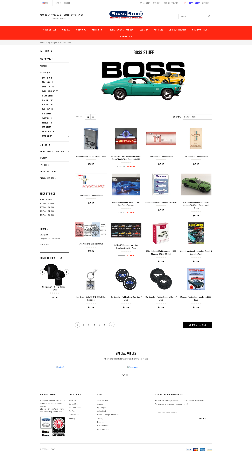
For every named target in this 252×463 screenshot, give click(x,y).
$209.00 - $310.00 (47, 207)
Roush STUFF (47, 109)
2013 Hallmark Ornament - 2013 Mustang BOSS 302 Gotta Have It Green (196, 205)
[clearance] (161, 367)
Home (42, 43)
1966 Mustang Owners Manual (91, 195)
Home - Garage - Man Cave (122, 29)
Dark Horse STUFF (50, 91)
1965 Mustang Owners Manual (91, 244)
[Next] (111, 324)
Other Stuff (98, 29)
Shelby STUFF (48, 123)
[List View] (93, 117)
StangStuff (44, 235)
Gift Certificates (177, 29)
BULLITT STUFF (48, 87)
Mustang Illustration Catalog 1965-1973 (161, 202)
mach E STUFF (47, 104)
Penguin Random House (50, 239)
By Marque (81, 29)
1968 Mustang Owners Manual (161, 156)
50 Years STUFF (48, 131)
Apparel (66, 29)
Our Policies (73, 415)
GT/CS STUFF (47, 96)
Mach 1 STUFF (47, 100)
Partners (158, 29)
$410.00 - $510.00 (47, 215)
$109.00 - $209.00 (47, 203)
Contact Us (126, 36)
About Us (72, 400)
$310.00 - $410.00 (47, 211)
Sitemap (72, 418)
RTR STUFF (46, 114)
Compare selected (197, 324)
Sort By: (177, 117)
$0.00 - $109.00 (46, 200)
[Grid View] (87, 117)
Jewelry (144, 29)
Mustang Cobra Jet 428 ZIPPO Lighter (91, 156)
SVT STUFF (46, 127)
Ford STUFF (47, 136)
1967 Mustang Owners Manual (196, 156)
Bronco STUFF (48, 82)
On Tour (72, 411)
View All (45, 244)
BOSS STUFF (65, 43)
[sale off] (90, 367)
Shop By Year (49, 29)
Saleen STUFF (47, 118)
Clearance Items (200, 29)
